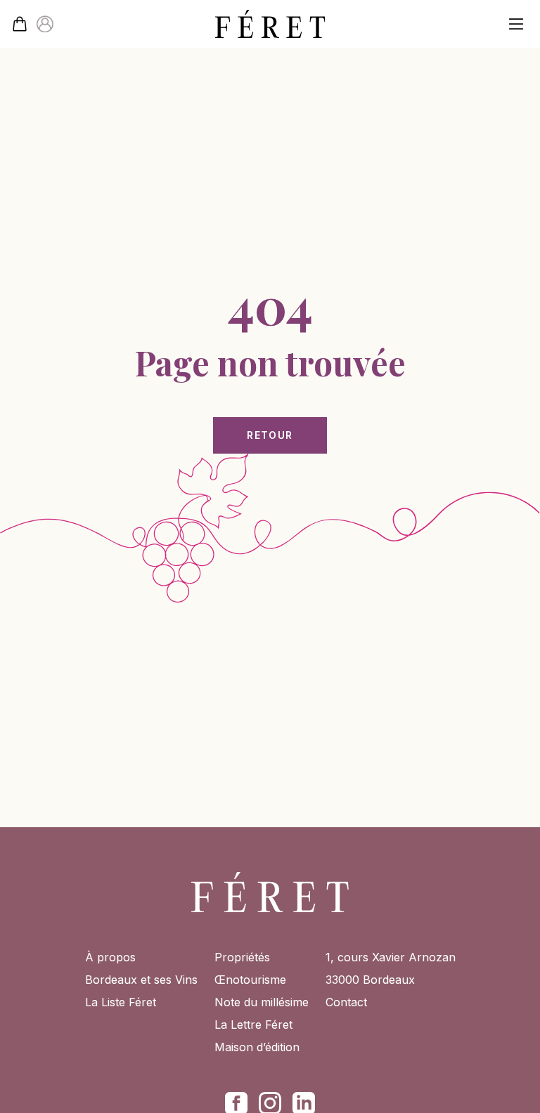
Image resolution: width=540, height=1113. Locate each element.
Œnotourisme (250, 980)
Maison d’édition (257, 1047)
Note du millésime (261, 1002)
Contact (346, 1002)
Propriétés (242, 957)
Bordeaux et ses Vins (141, 980)
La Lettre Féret (253, 1024)
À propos (110, 957)
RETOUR (269, 435)
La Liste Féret (120, 1002)
